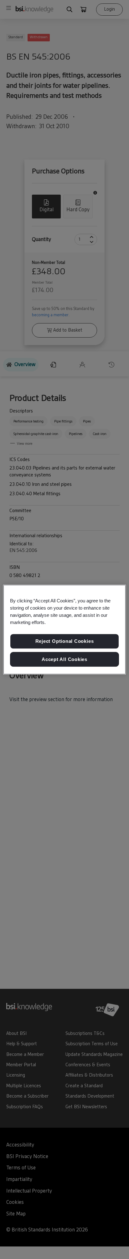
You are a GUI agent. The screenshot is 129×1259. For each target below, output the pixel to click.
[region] (64, 630)
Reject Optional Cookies (64, 641)
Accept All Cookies (64, 659)
